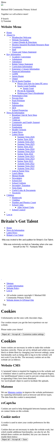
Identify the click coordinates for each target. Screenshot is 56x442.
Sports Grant (28, 88)
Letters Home (18, 134)
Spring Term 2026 (25, 139)
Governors (16, 47)
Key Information (14, 54)
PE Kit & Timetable (25, 91)
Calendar (16, 117)
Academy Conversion (21, 57)
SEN (14, 108)
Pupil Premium (18, 100)
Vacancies (16, 193)
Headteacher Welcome (21, 37)
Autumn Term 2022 (25, 163)
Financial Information (21, 71)
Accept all (16, 334)
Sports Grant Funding (26, 86)
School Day (17, 180)
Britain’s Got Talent (15, 235)
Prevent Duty (17, 98)
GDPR (15, 74)
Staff (14, 49)
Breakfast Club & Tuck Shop (24, 115)
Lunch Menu (17, 173)
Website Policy (13, 288)
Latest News (17, 132)
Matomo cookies (15, 392)
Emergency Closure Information (26, 69)
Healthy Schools (19, 130)
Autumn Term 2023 (25, 156)
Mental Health (18, 176)
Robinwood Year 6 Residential (30, 93)
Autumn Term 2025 (25, 142)
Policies (15, 103)
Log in (9, 214)
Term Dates (17, 188)
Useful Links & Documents (24, 190)
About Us (11, 35)
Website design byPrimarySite (20, 300)
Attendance (17, 62)
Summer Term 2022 (26, 166)
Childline (16, 200)
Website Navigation (20, 40)
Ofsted (15, 79)
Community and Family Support (26, 122)
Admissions (17, 59)
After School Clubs (25, 207)
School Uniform (19, 183)
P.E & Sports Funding (21, 81)
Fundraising (17, 127)
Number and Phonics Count (24, 202)
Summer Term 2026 (26, 137)
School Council (18, 210)
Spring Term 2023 (25, 161)
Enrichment (17, 125)
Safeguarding (17, 105)
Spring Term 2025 (25, 146)
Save (25, 439)
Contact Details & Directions (24, 42)
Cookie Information (15, 286)
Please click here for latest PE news (32, 83)
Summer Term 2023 (26, 159)
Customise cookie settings (33, 334)
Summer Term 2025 (26, 144)
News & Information (15, 113)
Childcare (16, 120)
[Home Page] (2, 5)
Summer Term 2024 (26, 151)
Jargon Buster (18, 76)
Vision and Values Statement (24, 52)
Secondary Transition (21, 185)
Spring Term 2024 (25, 154)
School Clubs (18, 205)
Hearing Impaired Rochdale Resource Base (30, 45)
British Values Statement (22, 64)
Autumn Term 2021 (25, 168)
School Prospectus (20, 110)
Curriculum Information (22, 66)
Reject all (6, 334)
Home (9, 32)
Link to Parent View (20, 171)
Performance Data (19, 96)
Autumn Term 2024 (25, 149)
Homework (17, 197)
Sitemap (10, 283)
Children (10, 195)
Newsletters (17, 178)
